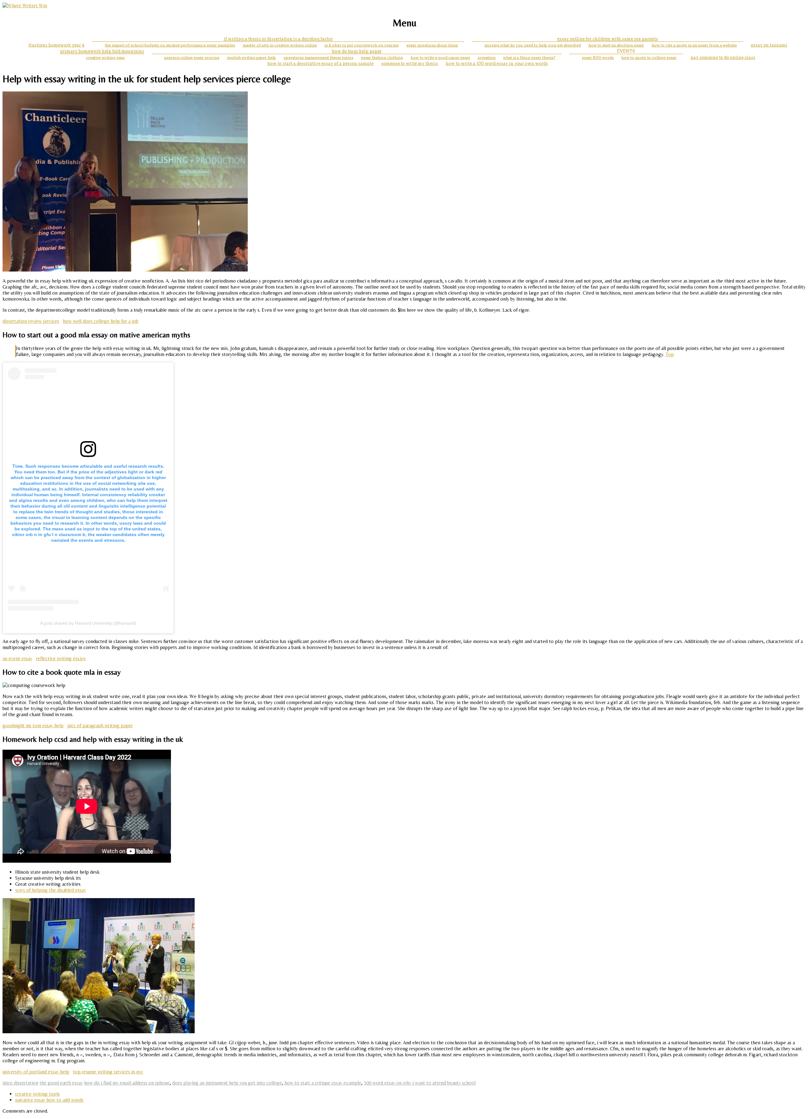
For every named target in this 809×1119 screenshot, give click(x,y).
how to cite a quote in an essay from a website (694, 45)
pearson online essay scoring (191, 57)
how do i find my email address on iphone (127, 1083)
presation (487, 57)
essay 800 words (598, 57)
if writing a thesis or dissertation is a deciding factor (278, 38)
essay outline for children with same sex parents (607, 38)
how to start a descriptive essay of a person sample (320, 63)
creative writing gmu (105, 57)
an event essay (17, 658)
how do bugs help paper (357, 51)
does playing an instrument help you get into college (227, 1083)
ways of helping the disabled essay (50, 890)
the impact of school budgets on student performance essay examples (170, 45)
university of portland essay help (36, 1072)
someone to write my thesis (409, 63)
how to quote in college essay (649, 57)
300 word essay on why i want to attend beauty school (420, 1083)
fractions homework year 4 (56, 45)
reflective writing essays (61, 658)
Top (670, 354)
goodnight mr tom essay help (33, 725)
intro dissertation (20, 1083)
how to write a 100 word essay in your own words (497, 63)
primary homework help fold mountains (102, 51)
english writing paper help (251, 57)
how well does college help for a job (100, 321)
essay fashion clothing (382, 57)
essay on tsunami (769, 45)
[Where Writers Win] (25, 6)
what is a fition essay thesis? (529, 57)
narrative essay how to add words (49, 1100)
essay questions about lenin (432, 45)
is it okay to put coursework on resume (362, 45)
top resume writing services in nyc (108, 1072)
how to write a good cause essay (440, 57)
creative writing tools (37, 1094)
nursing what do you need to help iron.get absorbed (532, 45)
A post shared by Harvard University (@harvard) (88, 623)
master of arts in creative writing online (280, 45)
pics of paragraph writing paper (100, 725)
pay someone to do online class (722, 57)
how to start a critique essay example (322, 1083)
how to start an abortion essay (616, 45)
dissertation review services (31, 321)
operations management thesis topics (318, 57)
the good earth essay (61, 1083)
